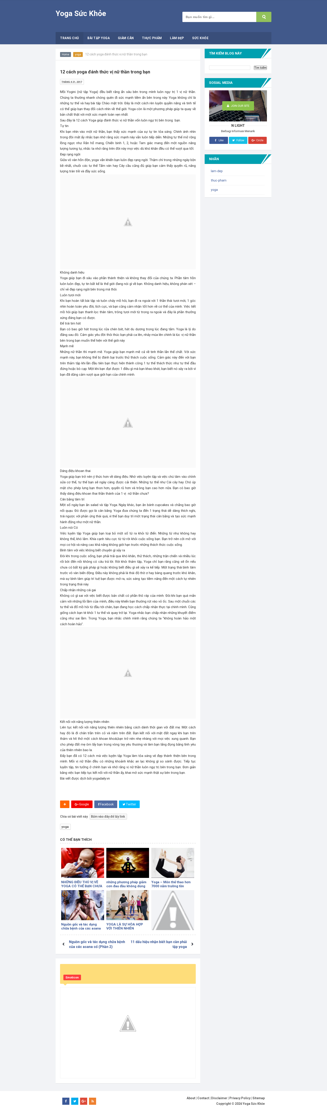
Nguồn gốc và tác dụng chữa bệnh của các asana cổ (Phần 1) (81, 928)
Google (84, 804)
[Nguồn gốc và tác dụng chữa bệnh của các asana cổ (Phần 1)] (82, 905)
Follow (240, 140)
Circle (259, 140)
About (191, 1098)
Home (65, 54)
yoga (78, 54)
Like (221, 140)
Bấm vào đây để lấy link (108, 816)
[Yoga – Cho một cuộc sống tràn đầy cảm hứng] (172, 911)
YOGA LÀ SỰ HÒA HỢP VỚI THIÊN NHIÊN (124, 926)
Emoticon (72, 977)
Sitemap (258, 1098)
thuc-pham (218, 180)
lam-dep (217, 171)
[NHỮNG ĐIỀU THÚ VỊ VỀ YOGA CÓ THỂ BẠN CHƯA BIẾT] (82, 863)
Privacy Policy (239, 1098)
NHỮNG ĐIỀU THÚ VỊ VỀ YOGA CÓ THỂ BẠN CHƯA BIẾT (81, 886)
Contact (203, 1098)
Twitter (130, 804)
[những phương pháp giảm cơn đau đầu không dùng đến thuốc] (127, 863)
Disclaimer (219, 1098)
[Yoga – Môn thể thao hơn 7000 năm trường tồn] (172, 863)
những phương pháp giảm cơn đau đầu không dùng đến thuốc (126, 886)
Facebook (106, 804)
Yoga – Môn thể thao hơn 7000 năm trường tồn (171, 884)
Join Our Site (239, 105)
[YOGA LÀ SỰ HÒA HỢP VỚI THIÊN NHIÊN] (127, 905)
